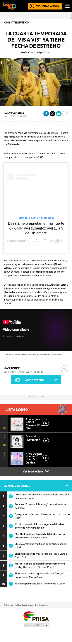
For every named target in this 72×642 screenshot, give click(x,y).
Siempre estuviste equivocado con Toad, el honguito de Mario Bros (39, 575)
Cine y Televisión (16, 22)
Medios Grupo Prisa (36, 625)
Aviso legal (8, 605)
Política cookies (41, 605)
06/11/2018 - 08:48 (15, 116)
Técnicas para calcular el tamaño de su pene (40, 583)
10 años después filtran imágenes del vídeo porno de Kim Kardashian (39, 525)
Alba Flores (44, 241)
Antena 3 (24, 372)
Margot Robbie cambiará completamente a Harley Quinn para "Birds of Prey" (40, 565)
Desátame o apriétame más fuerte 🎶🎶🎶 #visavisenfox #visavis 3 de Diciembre (36, 228)
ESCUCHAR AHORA (47, 5)
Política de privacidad (24, 605)
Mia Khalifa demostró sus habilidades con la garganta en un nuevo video (40, 535)
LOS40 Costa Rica (14, 112)
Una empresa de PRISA (36, 616)
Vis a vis (9, 372)
